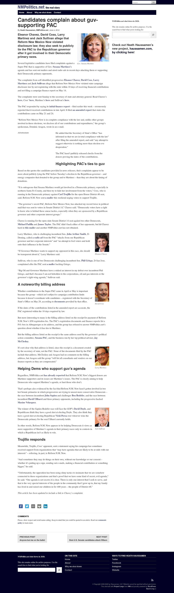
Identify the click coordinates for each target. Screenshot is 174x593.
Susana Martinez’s (62, 66)
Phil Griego (87, 260)
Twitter (115, 559)
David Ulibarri (35, 399)
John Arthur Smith (76, 234)
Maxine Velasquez (27, 402)
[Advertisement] (35, 149)
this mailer (30, 227)
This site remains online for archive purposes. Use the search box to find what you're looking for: (132, 25)
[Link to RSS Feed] (153, 579)
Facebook (116, 562)
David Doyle (80, 408)
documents (59, 301)
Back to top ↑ (151, 589)
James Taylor (44, 224)
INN (129, 586)
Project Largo (119, 586)
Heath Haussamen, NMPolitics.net (34, 30)
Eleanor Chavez (72, 80)
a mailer (49, 197)
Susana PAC (41, 337)
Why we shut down (43, 12)
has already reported (54, 375)
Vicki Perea (61, 415)
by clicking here (123, 52)
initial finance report (59, 106)
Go (153, 2)
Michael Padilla (25, 224)
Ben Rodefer (78, 395)
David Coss (86, 80)
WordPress (152, 586)
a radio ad (38, 237)
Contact (57, 12)
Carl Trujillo (64, 194)
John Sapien (51, 395)
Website (115, 570)
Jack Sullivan (38, 83)
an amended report (82, 110)
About (29, 12)
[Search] (153, 34)
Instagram (116, 566)
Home (21, 12)
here (20, 100)
